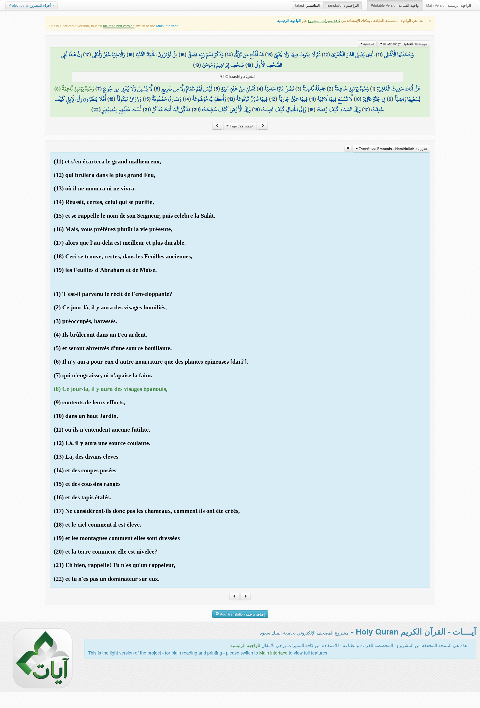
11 (379, 54)
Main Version (448, 5)
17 (87, 54)
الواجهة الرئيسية (289, 20)
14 (229, 54)
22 (96, 109)
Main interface (167, 25)
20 (196, 109)
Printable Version (395, 5)
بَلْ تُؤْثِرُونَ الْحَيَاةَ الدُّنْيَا (156, 54)
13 (269, 54)
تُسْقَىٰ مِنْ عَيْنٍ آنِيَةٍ (238, 88)
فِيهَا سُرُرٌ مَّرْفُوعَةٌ (252, 98)
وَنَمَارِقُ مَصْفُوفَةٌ (167, 98)
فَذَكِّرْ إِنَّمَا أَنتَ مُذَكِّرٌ (171, 109)
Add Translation (242, 614)
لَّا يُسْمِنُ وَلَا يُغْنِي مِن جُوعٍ (127, 88)
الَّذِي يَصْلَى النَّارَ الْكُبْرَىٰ (352, 54)
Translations (342, 5)
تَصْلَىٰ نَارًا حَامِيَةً (279, 88)
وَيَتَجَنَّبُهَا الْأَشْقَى (399, 54)
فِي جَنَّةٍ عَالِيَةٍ (374, 98)
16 (130, 54)
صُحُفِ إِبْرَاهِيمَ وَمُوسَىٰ (223, 64)
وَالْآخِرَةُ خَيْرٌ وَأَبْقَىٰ (108, 54)
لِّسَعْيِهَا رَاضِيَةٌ (407, 98)
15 (182, 54)
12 (326, 54)
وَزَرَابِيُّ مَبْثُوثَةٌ (129, 98)
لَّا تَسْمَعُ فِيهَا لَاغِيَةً (334, 98)
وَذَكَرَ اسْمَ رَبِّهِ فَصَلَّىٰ (206, 54)
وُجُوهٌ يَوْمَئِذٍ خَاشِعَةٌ (352, 88)
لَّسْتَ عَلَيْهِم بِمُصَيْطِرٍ (122, 109)
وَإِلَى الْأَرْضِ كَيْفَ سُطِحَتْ (226, 109)
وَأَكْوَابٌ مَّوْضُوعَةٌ (209, 98)
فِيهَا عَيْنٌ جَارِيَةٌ (293, 98)
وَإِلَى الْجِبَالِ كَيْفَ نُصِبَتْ (283, 109)
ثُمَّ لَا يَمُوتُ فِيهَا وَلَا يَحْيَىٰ (297, 54)
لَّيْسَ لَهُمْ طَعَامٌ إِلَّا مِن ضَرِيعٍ (187, 88)
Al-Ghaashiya (404, 43)
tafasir (307, 5)
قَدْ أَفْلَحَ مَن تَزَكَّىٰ (249, 54)
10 (358, 98)
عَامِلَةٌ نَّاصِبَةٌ (314, 88)
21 (147, 109)
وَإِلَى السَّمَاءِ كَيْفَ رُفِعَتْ (339, 109)
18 (249, 64)
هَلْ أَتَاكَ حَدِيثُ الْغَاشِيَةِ (398, 88)
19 (197, 64)
